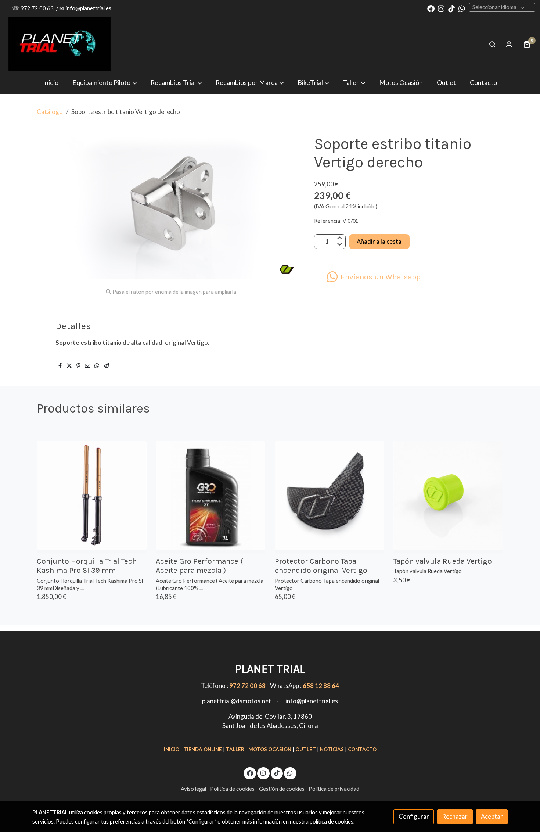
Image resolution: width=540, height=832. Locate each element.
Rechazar (455, 816)
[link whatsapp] (461, 8)
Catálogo (50, 111)
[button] (249, 82)
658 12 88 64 (321, 685)
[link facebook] (431, 8)
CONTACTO (362, 749)
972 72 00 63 (38, 8)
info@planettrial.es (88, 8)
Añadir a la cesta (379, 241)
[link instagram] (441, 8)
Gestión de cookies (282, 789)
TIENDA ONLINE (202, 749)
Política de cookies (232, 789)
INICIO (171, 749)
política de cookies (331, 821)
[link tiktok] (451, 8)
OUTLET (305, 749)
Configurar (414, 816)
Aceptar (492, 816)
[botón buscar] (492, 44)
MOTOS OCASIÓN (269, 749)
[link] (59, 44)
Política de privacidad (334, 789)
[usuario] (509, 44)
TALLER (235, 749)
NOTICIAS (332, 749)
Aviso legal (193, 789)
